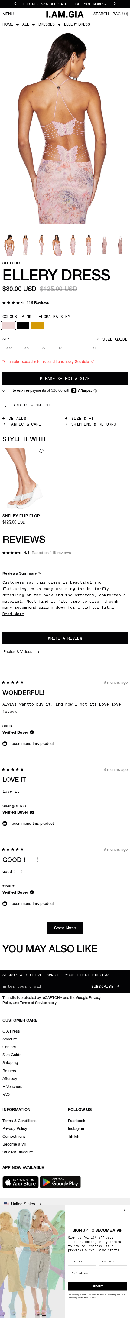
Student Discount (17, 1152)
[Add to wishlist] (41, 451)
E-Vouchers (12, 1087)
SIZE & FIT (83, 418)
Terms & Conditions (19, 1121)
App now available (23, 1168)
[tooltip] (40, 574)
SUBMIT (97, 1286)
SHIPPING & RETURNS (93, 424)
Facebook (76, 1121)
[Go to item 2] (25, 245)
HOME (7, 25)
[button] (25, 303)
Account (9, 1039)
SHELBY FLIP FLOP (21, 516)
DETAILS (17, 418)
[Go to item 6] (88, 245)
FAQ (6, 1095)
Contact (9, 1047)
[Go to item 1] (9, 245)
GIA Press (11, 1031)
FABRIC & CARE (25, 424)
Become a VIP (14, 1145)
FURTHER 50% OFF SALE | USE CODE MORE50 (64, 4)
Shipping (10, 1063)
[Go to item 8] (120, 245)
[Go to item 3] (41, 245)
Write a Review (73, 639)
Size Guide (115, 339)
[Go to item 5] (73, 245)
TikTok (73, 1137)
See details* (84, 362)
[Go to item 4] (57, 245)
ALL (25, 25)
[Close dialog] (124, 1210)
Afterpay (9, 1079)
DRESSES (46, 25)
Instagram (76, 1129)
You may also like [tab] (50, 949)
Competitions (14, 1137)
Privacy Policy (14, 1129)
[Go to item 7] (104, 245)
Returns (9, 1071)
